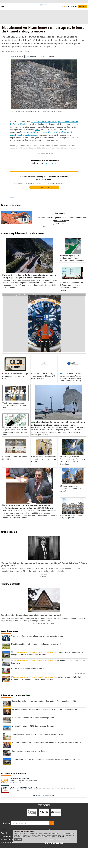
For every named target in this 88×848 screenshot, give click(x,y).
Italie (37, 129)
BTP (42, 56)
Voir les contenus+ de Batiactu (11, 839)
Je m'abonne (44, 187)
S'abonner (82, 6)
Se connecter (50, 163)
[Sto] (56, 812)
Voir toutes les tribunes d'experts (44, 623)
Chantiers (51, 56)
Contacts (4, 830)
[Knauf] (32, 812)
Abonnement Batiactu (8, 836)
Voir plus (44, 574)
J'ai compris (17, 839)
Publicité (4, 833)
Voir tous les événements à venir (44, 795)
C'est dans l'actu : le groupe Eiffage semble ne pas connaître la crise (20, 294)
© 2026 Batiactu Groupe (9, 842)
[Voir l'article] (84, 294)
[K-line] (44, 812)
